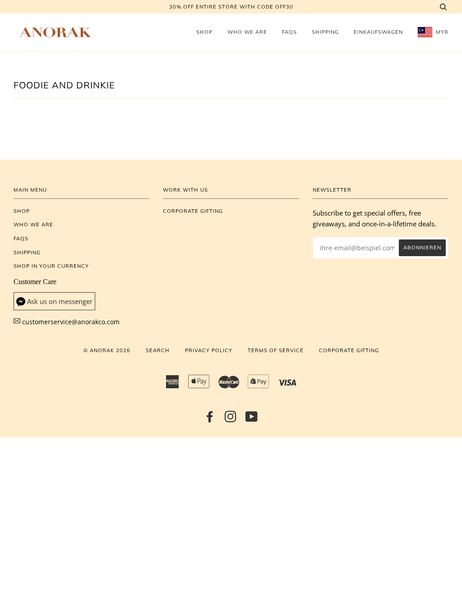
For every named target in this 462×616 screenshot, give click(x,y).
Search (158, 350)
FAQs (289, 32)
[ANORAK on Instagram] (231, 419)
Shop (204, 32)
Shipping (325, 32)
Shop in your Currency (51, 266)
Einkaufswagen (378, 32)
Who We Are (247, 32)
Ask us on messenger (59, 301)
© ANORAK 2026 (106, 350)
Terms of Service (276, 350)
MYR (441, 32)
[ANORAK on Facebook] (210, 419)
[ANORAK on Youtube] (251, 419)
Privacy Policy (208, 350)
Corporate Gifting (193, 211)
